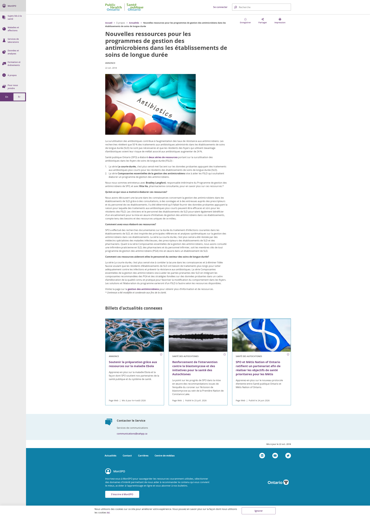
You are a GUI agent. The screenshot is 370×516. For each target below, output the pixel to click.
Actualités (134, 22)
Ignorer (259, 510)
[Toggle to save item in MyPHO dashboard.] (161, 354)
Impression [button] (279, 22)
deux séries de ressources (163, 157)
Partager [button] (262, 22)
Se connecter (220, 7)
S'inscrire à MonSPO (122, 494)
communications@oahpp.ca (132, 433)
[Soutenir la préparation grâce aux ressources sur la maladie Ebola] (134, 335)
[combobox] (261, 7)
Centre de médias (165, 455)
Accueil (108, 22)
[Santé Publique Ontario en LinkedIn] (262, 455)
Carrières (143, 455)
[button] (235, 7)
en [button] (6, 96)
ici (108, 512)
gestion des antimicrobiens (143, 289)
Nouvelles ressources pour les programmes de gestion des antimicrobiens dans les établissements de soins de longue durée (166, 44)
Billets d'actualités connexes (133, 308)
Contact (127, 455)
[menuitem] (13, 6)
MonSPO (119, 471)
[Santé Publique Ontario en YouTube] (275, 455)
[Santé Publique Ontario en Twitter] (288, 455)
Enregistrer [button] (245, 22)
